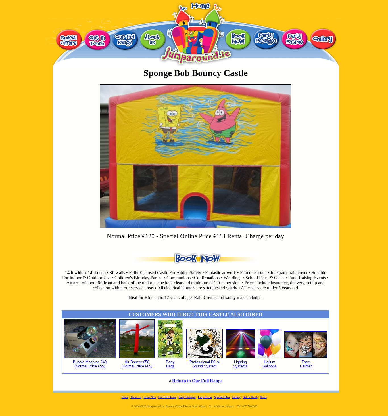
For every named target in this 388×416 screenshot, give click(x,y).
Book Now (150, 397)
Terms (263, 397)
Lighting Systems (240, 364)
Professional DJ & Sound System (204, 364)
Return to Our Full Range (196, 380)
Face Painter (306, 364)
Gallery (236, 397)
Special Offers (222, 397)
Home (125, 397)
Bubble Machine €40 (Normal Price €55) (90, 364)
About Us (135, 397)
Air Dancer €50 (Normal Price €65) (137, 364)
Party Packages (187, 397)
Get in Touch (250, 397)
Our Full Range (167, 397)
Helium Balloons (269, 364)
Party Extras (205, 397)
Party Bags (170, 364)
